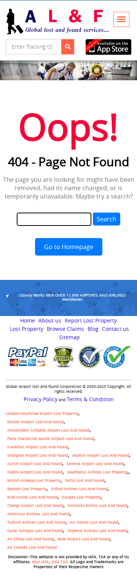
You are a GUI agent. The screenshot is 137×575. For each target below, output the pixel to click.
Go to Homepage (68, 247)
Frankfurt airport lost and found (37, 447)
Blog (93, 329)
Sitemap (69, 337)
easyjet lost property (81, 497)
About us (49, 320)
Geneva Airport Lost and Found (95, 463)
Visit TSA (59, 561)
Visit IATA (40, 561)
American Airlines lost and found (38, 513)
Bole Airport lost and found (84, 539)
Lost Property (26, 329)
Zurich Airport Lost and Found (34, 463)
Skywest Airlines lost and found (97, 530)
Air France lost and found (94, 522)
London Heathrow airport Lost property (42, 413)
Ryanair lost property (26, 488)
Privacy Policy (40, 399)
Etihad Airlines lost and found (79, 488)
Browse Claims (65, 329)
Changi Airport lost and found (35, 505)
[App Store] (108, 47)
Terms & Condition (90, 399)
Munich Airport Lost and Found (100, 455)
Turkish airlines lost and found (36, 522)
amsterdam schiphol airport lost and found (48, 430)
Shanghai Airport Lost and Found (37, 455)
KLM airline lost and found (32, 497)
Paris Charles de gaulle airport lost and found (50, 438)
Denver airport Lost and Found (35, 421)
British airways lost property (34, 480)
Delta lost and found (84, 480)
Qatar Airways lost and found (35, 530)
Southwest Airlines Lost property (97, 472)
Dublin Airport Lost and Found (34, 472)
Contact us (115, 329)
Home (27, 320)
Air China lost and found (30, 539)
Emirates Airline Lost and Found (97, 505)
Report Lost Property (91, 320)
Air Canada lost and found (32, 547)
